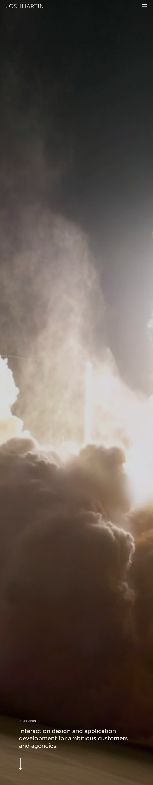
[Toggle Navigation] (144, 6)
